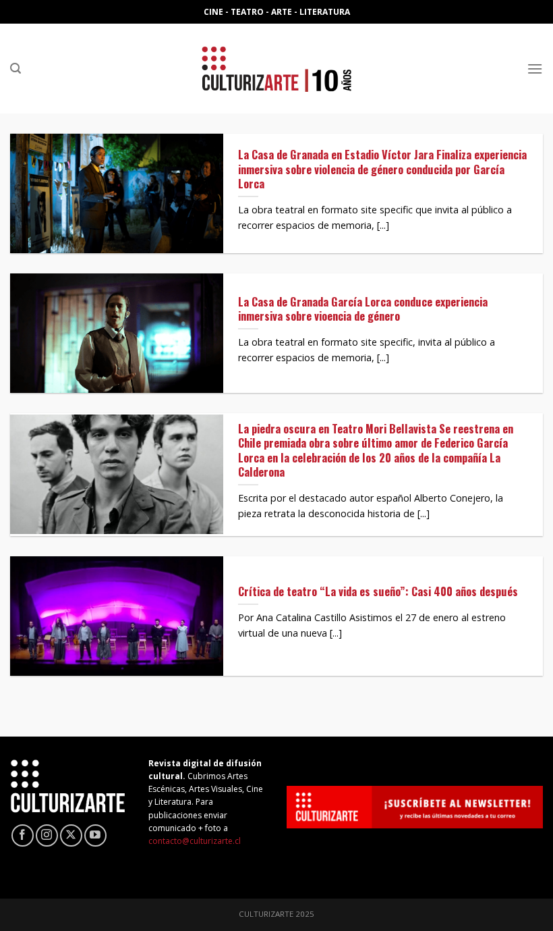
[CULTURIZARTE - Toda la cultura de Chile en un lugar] (276, 68)
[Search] (15, 68)
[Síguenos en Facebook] (22, 835)
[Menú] (535, 68)
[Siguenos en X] (71, 835)
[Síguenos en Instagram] (47, 835)
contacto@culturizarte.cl (194, 841)
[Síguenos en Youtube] (95, 835)
